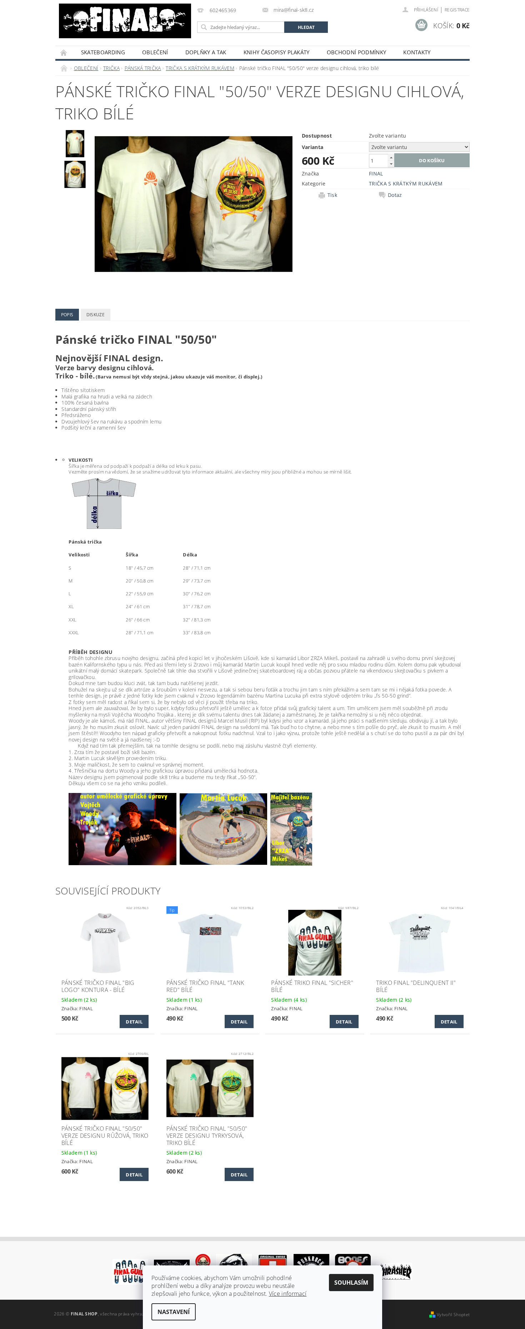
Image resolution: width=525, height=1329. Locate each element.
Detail (134, 1021)
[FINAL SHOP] (125, 21)
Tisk (332, 195)
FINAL (376, 173)
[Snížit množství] (391, 163)
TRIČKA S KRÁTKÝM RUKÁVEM (406, 183)
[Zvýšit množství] (391, 157)
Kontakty (417, 52)
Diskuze (95, 315)
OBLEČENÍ (155, 52)
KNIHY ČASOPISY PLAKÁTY (277, 52)
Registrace (457, 10)
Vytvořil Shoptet (453, 1314)
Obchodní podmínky (356, 52)
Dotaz (395, 195)
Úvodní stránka (63, 52)
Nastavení (174, 1312)
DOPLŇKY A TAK (205, 52)
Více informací (287, 1294)
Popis (67, 315)
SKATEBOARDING (103, 52)
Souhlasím (351, 1282)
